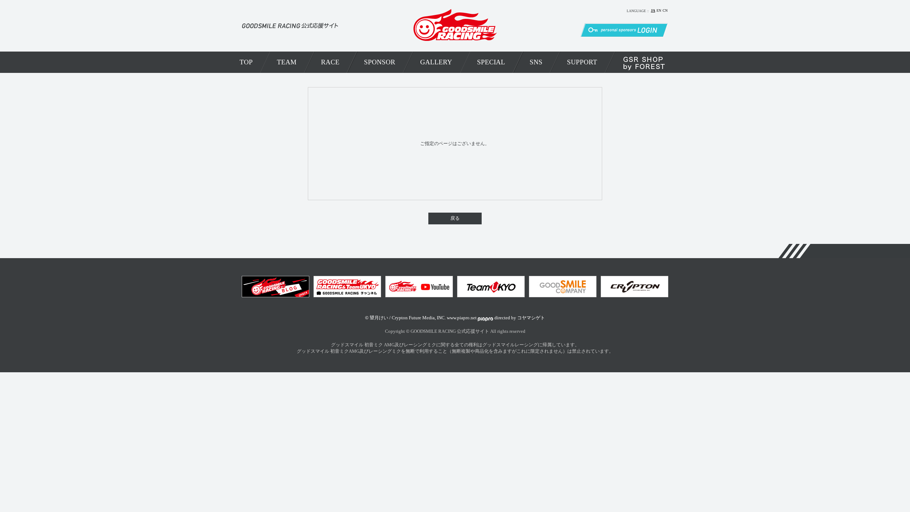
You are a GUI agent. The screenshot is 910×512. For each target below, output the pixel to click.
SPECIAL (491, 62)
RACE (330, 62)
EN (659, 10)
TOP (246, 62)
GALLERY (436, 62)
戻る (455, 218)
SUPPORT (582, 62)
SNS (536, 62)
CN (665, 10)
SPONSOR (379, 62)
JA (653, 10)
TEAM (286, 62)
